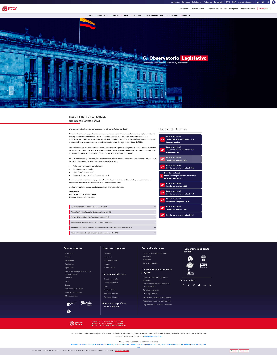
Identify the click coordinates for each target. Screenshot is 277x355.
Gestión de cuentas (111, 279)
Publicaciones (172, 15)
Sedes (67, 285)
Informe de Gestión (122, 344)
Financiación (263, 9)
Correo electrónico (111, 282)
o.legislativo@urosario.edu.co (113, 187)
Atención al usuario (245, 2)
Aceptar (234, 351)
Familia (67, 257)
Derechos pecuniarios (151, 290)
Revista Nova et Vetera (74, 289)
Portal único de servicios (116, 325)
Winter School (109, 268)
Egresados (186, 2)
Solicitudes (147, 259)
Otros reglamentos (150, 294)
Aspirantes (175, 2)
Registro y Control (111, 293)
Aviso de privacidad (150, 263)
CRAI (228, 2)
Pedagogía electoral (154, 15)
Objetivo (115, 15)
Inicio (91, 15)
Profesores (208, 2)
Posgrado (107, 257)
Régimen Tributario (153, 344)
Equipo (125, 15)
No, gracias (244, 351)
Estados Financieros (169, 344)
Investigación (233, 9)
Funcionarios (218, 2)
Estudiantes (196, 2)
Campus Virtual (109, 290)
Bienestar (223, 9)
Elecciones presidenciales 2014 (180, 215)
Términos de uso (98, 325)
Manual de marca (71, 296)
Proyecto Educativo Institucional (101, 344)
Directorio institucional (73, 292)
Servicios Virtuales (111, 297)
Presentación (102, 15)
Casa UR (68, 278)
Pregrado (107, 253)
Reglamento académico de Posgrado (157, 297)
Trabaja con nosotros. (74, 302)
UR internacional (212, 9)
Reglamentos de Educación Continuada (157, 305)
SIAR (234, 2)
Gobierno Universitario (79, 344)
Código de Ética (184, 344)
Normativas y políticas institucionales (114, 305)
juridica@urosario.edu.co (153, 336)
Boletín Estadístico (138, 344)
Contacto (186, 15)
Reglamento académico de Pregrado (156, 301)
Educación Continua (111, 260)
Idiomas (107, 264)
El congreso (137, 15)
